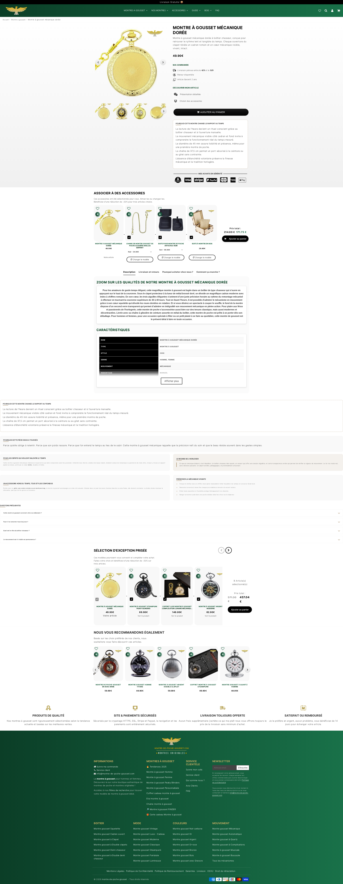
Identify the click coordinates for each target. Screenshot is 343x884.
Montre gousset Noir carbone (187, 828)
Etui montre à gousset (157, 798)
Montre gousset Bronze (185, 850)
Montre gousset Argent (184, 839)
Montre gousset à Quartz (225, 839)
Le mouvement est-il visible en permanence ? (19, 539)
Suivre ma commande (107, 766)
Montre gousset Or (182, 834)
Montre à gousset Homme (159, 772)
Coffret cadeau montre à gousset (163, 793)
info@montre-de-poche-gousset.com (116, 773)
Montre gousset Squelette (107, 828)
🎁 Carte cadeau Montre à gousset (164, 814)
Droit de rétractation (225, 871)
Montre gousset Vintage (145, 828)
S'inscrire (242, 767)
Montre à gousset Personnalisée (162, 788)
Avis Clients (192, 785)
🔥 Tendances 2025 (156, 766)
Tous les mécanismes (223, 860)
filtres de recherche (119, 790)
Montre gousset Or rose (185, 844)
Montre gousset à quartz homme (235, 686)
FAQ (217, 10)
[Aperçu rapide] (97, 214)
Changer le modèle (141, 259)
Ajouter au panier (237, 238)
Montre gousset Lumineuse (147, 860)
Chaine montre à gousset (159, 804)
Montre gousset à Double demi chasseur (109, 857)
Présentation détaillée (190, 94)
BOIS (206, 10)
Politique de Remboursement (169, 871)
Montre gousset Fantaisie (146, 855)
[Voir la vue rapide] (96, 654)
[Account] (332, 10)
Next (163, 62)
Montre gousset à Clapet (106, 839)
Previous (98, 62)
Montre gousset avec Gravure (188, 860)
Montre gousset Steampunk (147, 850)
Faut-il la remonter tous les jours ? (15, 522)
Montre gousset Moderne (146, 839)
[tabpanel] (103, 111)
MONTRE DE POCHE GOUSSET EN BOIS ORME (108, 686)
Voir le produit (143, 616)
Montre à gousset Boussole (226, 855)
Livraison (201, 871)
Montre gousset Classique (146, 844)
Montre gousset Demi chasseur (109, 850)
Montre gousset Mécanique (226, 828)
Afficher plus (171, 381)
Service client (103, 770)
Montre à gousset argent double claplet (171, 686)
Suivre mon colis (194, 769)
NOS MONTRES (158, 10)
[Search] (326, 10)
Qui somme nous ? (195, 780)
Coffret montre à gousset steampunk (203, 686)
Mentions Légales (115, 871)
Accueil (6, 20)
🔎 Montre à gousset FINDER (161, 809)
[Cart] (338, 10)
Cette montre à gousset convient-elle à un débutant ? (22, 513)
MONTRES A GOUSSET (134, 10)
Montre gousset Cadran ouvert (109, 834)
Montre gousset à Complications (228, 844)
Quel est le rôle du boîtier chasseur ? (16, 530)
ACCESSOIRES (178, 10)
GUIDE (195, 10)
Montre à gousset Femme (159, 777)
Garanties (190, 871)
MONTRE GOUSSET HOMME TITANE (140, 686)
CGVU (210, 871)
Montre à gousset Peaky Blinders (163, 782)
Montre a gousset (18, 20)
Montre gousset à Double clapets (110, 844)
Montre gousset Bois (183, 855)
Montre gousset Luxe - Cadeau (149, 834)
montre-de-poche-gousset (114, 879)
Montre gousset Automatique (227, 834)
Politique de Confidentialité (139, 871)
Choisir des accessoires (191, 101)
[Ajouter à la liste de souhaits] (97, 208)
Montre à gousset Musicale (226, 850)
